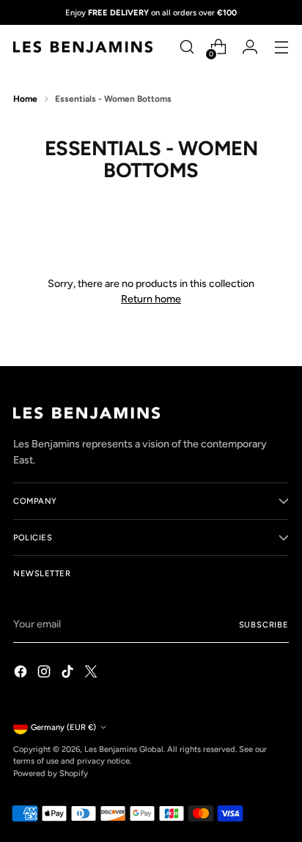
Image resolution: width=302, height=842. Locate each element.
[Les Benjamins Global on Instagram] (45, 673)
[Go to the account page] (250, 47)
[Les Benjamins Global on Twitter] (92, 673)
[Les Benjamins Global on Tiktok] (69, 673)
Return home (151, 298)
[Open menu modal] (281, 47)
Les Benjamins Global (123, 749)
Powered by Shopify (50, 773)
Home (25, 99)
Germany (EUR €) (63, 727)
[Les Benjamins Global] (82, 47)
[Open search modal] (187, 47)
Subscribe (264, 624)
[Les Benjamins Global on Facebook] (22, 673)
